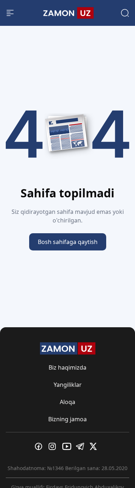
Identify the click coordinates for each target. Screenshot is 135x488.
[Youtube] (67, 446)
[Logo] (68, 13)
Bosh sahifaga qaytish (68, 242)
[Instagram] (54, 446)
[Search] (125, 13)
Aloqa (67, 402)
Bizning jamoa (67, 419)
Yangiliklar (68, 385)
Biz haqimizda (67, 367)
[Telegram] (81, 446)
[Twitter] (95, 446)
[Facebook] (40, 446)
